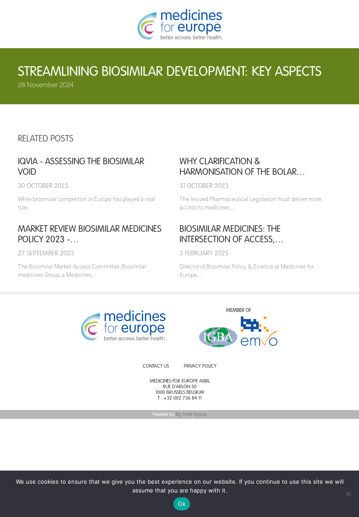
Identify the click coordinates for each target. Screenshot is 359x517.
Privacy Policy (200, 366)
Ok (182, 503)
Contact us (156, 366)
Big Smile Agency (191, 414)
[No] (348, 493)
